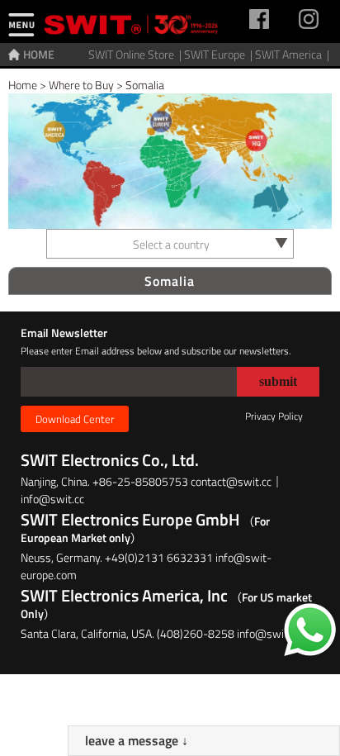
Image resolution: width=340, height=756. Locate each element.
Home (22, 84)
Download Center (74, 419)
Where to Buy (81, 84)
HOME (38, 54)
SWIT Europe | (219, 54)
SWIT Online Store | (136, 54)
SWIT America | (293, 54)
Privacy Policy (274, 416)
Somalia (144, 84)
